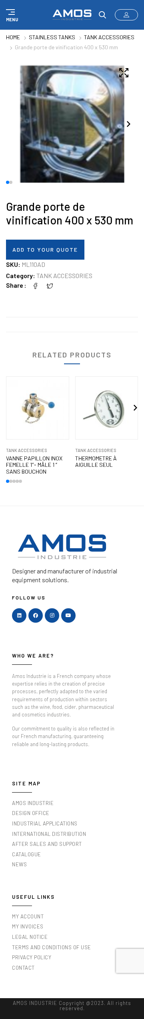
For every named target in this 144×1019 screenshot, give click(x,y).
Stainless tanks (52, 37)
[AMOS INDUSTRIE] (72, 15)
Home (13, 37)
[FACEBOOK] (35, 615)
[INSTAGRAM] (52, 615)
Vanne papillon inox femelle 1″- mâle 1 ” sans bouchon (34, 465)
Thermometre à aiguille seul (96, 461)
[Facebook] (35, 285)
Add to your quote (45, 249)
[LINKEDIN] (19, 615)
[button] (11, 15)
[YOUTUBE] (68, 615)
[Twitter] (50, 285)
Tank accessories (109, 37)
